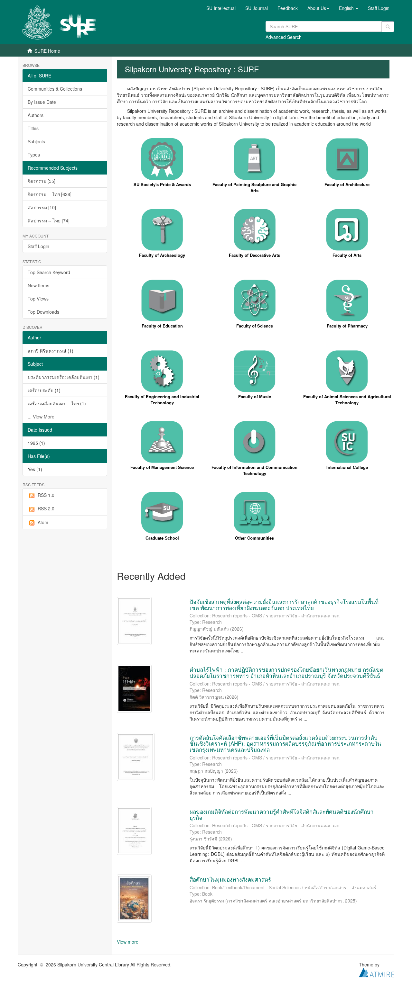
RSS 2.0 (46, 508)
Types (34, 154)
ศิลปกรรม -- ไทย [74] (49, 220)
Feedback (287, 8)
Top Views (38, 298)
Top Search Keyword (49, 272)
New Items (38, 285)
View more (127, 941)
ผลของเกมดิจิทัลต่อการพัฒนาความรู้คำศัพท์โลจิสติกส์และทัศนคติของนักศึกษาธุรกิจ (282, 814)
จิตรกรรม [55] (41, 181)
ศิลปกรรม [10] (42, 207)
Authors (35, 115)
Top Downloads (43, 312)
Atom (43, 522)
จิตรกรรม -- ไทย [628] (49, 194)
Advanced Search (284, 37)
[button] (318, 8)
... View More (41, 416)
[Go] (387, 26)
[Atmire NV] (376, 972)
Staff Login (38, 246)
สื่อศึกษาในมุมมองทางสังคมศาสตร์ (230, 879)
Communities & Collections (55, 88)
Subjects (36, 141)
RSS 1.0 (46, 495)
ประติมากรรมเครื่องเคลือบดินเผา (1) (63, 377)
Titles (33, 128)
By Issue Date (42, 102)
